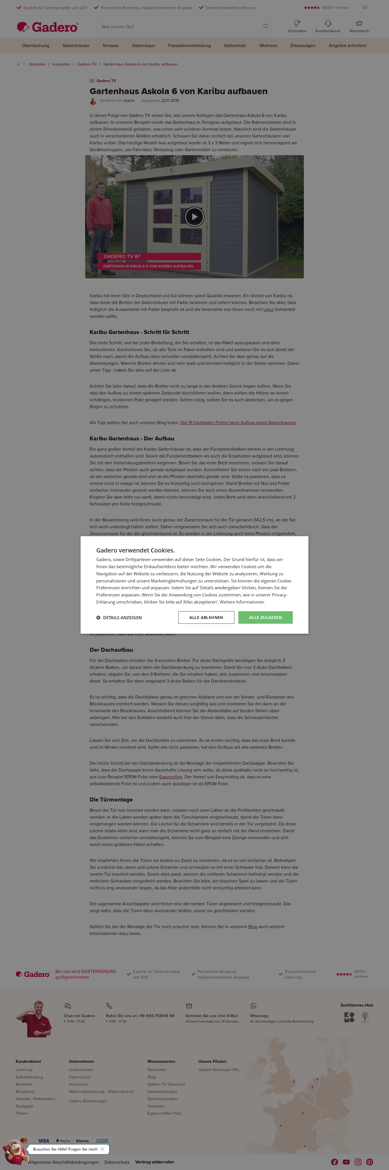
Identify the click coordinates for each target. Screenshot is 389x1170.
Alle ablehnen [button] (206, 617)
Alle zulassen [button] (265, 617)
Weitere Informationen (242, 602)
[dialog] (194, 585)
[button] (119, 617)
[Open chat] (16, 1154)
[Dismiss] (102, 1149)
